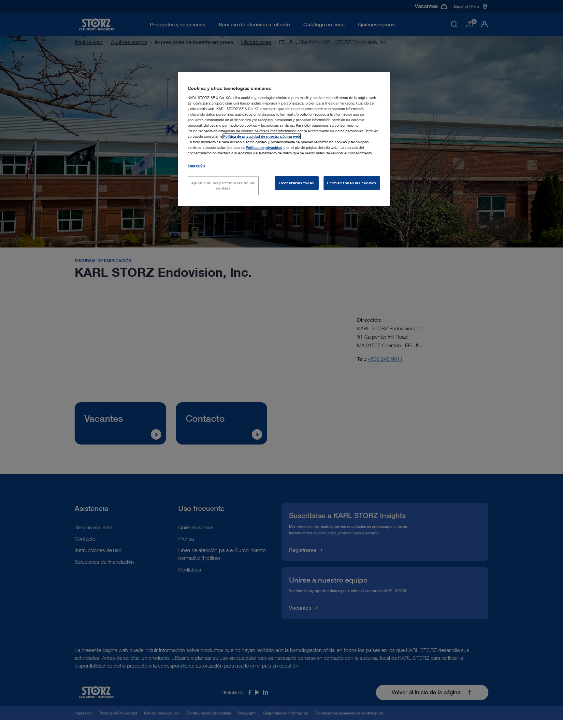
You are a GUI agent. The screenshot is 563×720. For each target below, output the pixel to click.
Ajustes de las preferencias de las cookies (223, 185)
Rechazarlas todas (296, 183)
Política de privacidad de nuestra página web (261, 136)
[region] (284, 139)
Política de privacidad (264, 147)
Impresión (196, 165)
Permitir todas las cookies (351, 183)
